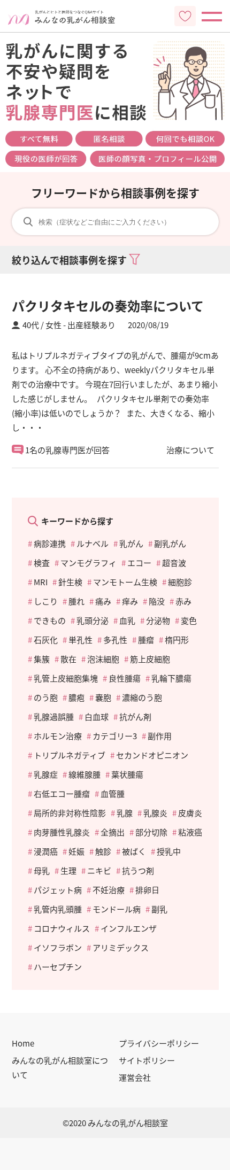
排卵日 (147, 889)
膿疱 (76, 697)
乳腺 (125, 812)
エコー (139, 562)
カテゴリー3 (115, 735)
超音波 (174, 562)
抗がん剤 (135, 716)
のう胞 (46, 697)
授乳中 (169, 851)
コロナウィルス (62, 928)
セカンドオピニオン (152, 755)
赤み (183, 601)
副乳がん (170, 543)
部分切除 (151, 832)
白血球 (97, 716)
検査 (42, 562)
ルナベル (92, 543)
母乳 (42, 870)
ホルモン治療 (58, 735)
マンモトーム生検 (125, 581)
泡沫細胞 (103, 658)
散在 (68, 658)
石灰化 (46, 639)
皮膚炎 (190, 812)
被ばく (134, 851)
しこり (46, 601)
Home (23, 1043)
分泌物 (158, 620)
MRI (41, 581)
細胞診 (180, 581)
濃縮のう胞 (142, 697)
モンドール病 (117, 909)
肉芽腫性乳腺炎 (62, 832)
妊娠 (76, 851)
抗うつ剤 (138, 870)
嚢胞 (103, 697)
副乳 (159, 909)
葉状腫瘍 (127, 774)
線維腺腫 (84, 774)
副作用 (160, 735)
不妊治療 (109, 889)
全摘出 (113, 832)
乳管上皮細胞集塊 (66, 678)
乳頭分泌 (92, 620)
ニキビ (99, 870)
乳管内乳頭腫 (58, 909)
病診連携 (50, 543)
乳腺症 (46, 774)
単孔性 (80, 639)
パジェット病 (58, 889)
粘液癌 (190, 832)
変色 (189, 620)
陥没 (157, 601)
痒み (130, 601)
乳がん (131, 543)
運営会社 (135, 1077)
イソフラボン (58, 947)
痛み (103, 601)
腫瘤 (146, 639)
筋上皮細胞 (150, 658)
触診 (103, 851)
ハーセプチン (58, 966)
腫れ (76, 601)
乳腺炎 (155, 812)
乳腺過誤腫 (54, 716)
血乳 (127, 620)
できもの (50, 620)
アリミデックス (121, 947)
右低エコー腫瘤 (62, 793)
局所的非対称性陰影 (70, 812)
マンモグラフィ (88, 562)
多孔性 (115, 639)
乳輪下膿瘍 (171, 678)
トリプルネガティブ (69, 755)
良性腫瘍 (125, 678)
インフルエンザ (129, 928)
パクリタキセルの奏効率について (108, 305)
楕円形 (177, 639)
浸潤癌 (46, 851)
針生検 (70, 581)
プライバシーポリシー (159, 1043)
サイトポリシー (147, 1060)
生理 (68, 870)
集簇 (42, 658)
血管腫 (113, 793)
